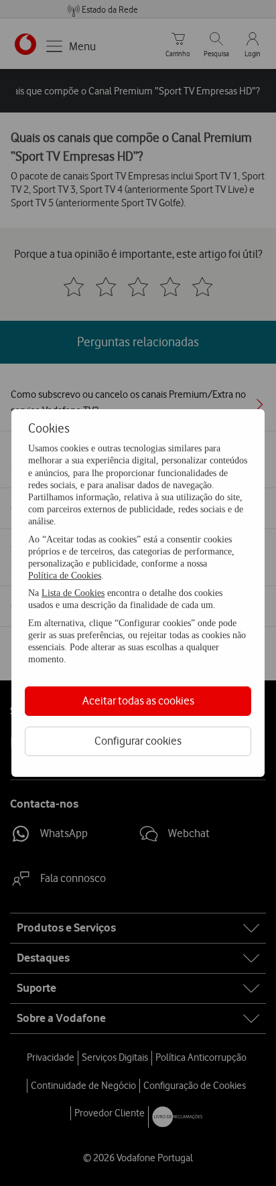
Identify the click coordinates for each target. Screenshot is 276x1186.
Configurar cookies (138, 740)
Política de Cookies (64, 576)
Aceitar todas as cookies (138, 700)
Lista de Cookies (73, 593)
